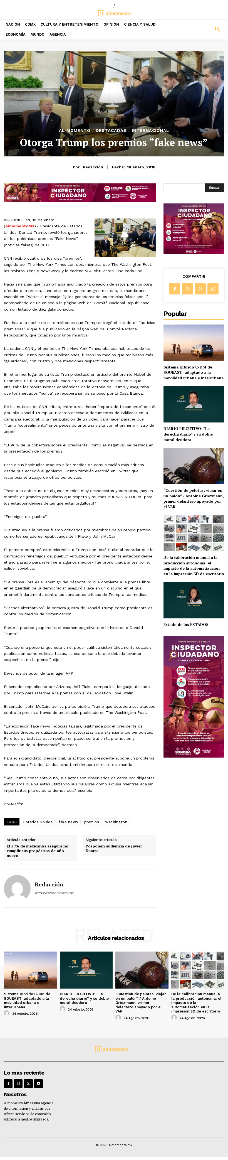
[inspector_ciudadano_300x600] (193, 756)
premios (91, 822)
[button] (199, 29)
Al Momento (74, 131)
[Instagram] (18, 1083)
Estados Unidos (38, 822)
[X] (187, 288)
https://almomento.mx (54, 893)
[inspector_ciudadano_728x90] (80, 200)
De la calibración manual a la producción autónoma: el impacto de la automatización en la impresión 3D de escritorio (193, 565)
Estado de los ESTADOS (186, 624)
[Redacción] (17, 888)
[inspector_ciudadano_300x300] (193, 252)
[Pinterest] (200, 288)
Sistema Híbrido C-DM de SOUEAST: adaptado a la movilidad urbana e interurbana (193, 372)
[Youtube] (38, 1083)
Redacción (93, 167)
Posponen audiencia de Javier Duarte (114, 848)
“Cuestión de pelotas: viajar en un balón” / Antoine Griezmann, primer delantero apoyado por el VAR (193, 498)
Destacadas (111, 131)
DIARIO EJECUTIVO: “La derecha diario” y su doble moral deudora (188, 434)
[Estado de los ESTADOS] (193, 600)
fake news (68, 822)
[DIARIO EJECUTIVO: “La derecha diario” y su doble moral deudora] (193, 404)
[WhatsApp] (213, 288)
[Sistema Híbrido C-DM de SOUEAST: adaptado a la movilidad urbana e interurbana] (193, 343)
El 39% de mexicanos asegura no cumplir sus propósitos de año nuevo (37, 851)
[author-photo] (7, 1013)
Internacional (150, 131)
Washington (116, 822)
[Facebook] (174, 288)
